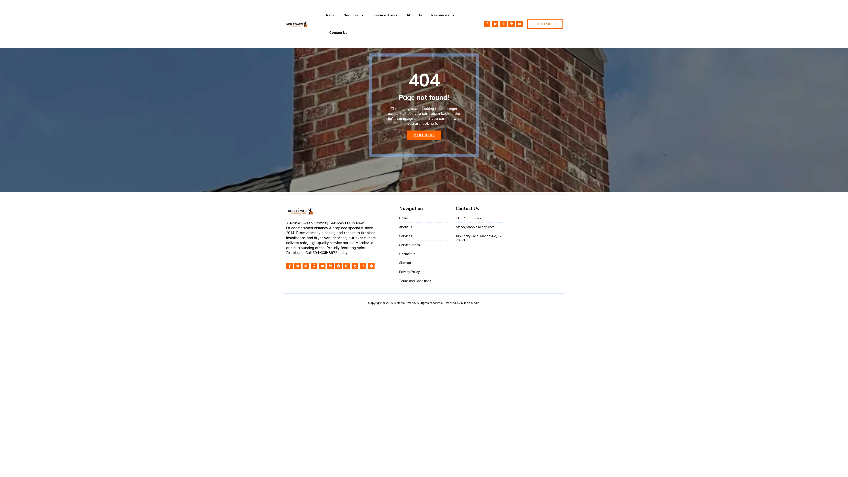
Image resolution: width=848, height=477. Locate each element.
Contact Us (338, 32)
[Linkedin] (330, 266)
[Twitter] (495, 24)
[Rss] (363, 266)
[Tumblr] (355, 266)
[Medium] (346, 266)
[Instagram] (503, 24)
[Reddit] (338, 266)
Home (330, 15)
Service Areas (385, 15)
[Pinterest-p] (511, 24)
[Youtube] (519, 24)
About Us (414, 15)
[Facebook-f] (487, 24)
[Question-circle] (371, 266)
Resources (440, 15)
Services (351, 15)
